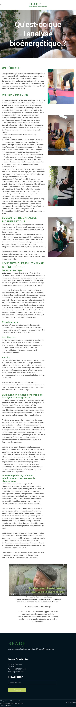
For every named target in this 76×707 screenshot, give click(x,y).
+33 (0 (14, 669)
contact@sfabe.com (15, 672)
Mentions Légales (71, 702)
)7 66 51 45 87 (21, 669)
